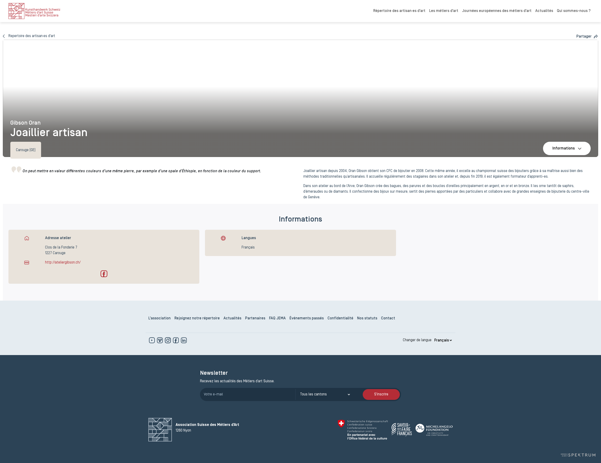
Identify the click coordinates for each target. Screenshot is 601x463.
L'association (159, 318)
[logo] (34, 11)
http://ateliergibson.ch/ (63, 262)
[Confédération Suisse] (363, 430)
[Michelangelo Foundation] (434, 430)
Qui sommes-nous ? (574, 11)
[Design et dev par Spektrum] (578, 455)
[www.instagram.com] (168, 340)
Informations (563, 148)
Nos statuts (367, 318)
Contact (388, 318)
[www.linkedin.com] (183, 340)
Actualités (544, 11)
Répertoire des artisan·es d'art (399, 11)
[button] (587, 36)
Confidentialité (340, 318)
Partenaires (255, 318)
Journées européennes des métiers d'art (497, 11)
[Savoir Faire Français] (402, 429)
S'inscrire (381, 394)
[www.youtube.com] (152, 340)
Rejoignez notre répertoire (197, 318)
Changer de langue (417, 340)
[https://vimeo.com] (160, 340)
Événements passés (306, 318)
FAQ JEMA (277, 318)
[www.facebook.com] (176, 340)
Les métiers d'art (443, 11)
